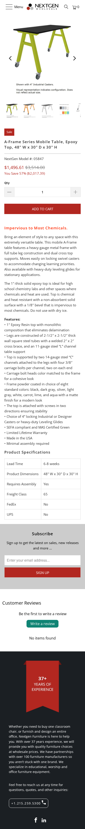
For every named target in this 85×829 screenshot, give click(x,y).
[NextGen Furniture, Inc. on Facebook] (36, 820)
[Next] (74, 58)
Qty (7, 183)
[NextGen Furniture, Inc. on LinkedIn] (44, 820)
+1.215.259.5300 (26, 803)
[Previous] (11, 58)
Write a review (42, 623)
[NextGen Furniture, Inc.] (42, 7)
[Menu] (7, 6)
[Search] (66, 6)
